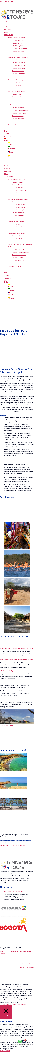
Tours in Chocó (17, 85)
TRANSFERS (7, 29)
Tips (5, 131)
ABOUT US (7, 24)
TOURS (6, 32)
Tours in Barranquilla (18, 68)
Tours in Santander (18, 51)
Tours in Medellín (17, 43)
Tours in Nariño (17, 97)
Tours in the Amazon (19, 113)
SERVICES (7, 27)
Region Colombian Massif (16, 91)
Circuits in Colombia (14, 125)
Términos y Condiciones (26, 967)
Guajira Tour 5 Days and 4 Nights (17, 774)
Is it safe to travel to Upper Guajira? (9, 671)
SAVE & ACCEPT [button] (5, 1051)
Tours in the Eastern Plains (20, 110)
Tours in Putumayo (18, 119)
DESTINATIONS (8, 35)
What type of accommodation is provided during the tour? (16, 659)
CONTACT (7, 133)
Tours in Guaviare (17, 116)
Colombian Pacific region (16, 80)
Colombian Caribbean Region (18, 57)
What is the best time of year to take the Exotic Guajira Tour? (16, 648)
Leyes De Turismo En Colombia (24, 964)
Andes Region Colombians (16, 38)
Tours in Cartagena (18, 60)
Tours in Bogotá (17, 40)
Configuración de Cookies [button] (8, 1004)
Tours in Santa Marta (19, 65)
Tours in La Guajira (18, 71)
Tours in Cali (16, 82)
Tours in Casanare (18, 108)
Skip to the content (6, 1)
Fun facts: (2, 682)
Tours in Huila (16, 94)
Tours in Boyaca (17, 46)
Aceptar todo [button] (21, 1004)
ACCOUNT (7, 136)
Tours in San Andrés (18, 63)
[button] (17, 648)
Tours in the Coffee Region (21, 48)
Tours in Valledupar (18, 74)
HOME (6, 21)
